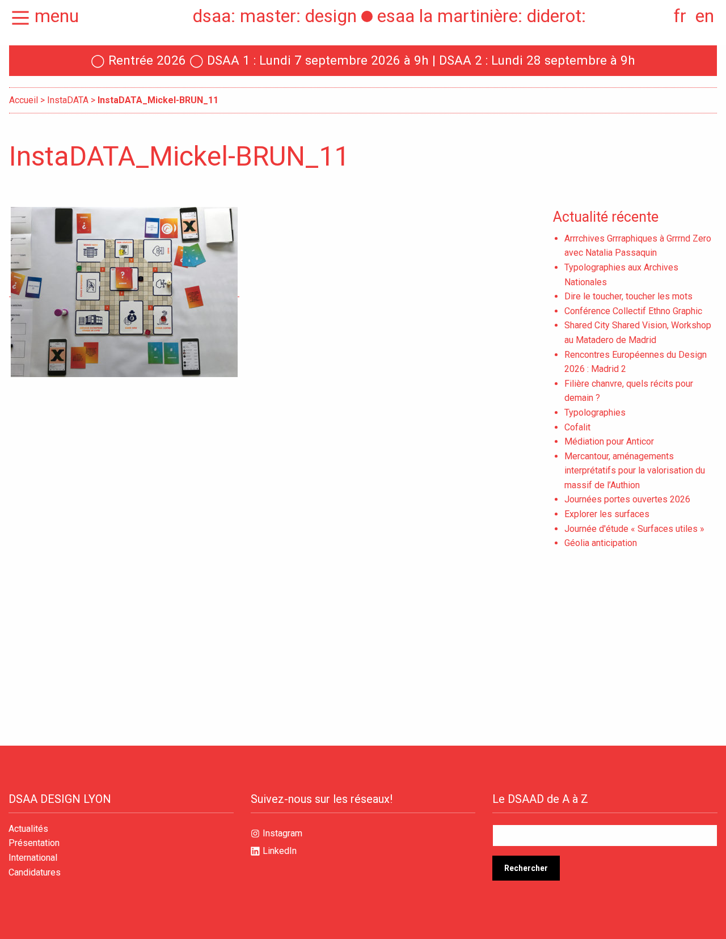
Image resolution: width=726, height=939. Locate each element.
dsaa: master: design (275, 16)
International (33, 857)
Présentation (34, 843)
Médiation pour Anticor (609, 441)
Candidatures (35, 872)
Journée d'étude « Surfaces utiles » (634, 528)
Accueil (23, 100)
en (704, 16)
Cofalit (577, 427)
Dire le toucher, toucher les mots (628, 296)
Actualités (28, 829)
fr (680, 16)
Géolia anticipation (600, 543)
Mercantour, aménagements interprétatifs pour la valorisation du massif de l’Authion (634, 470)
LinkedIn (280, 850)
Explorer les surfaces (606, 514)
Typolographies (595, 412)
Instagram (282, 833)
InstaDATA (67, 100)
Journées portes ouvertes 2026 (627, 499)
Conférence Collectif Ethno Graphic (633, 311)
